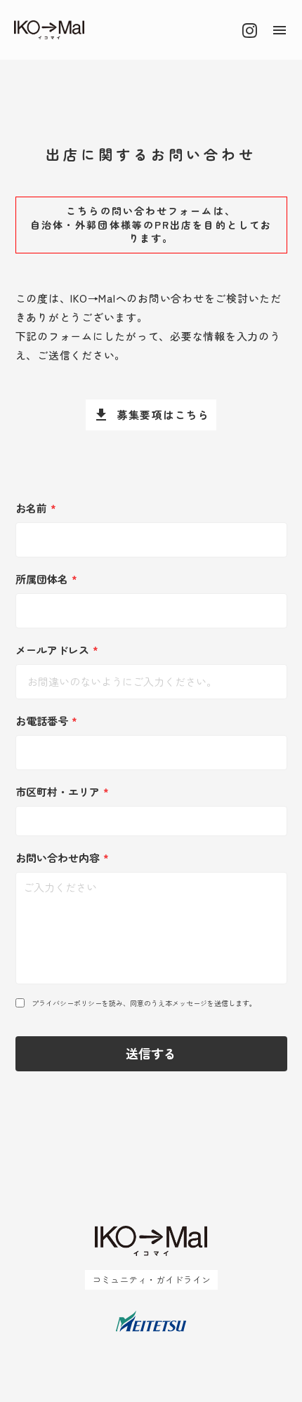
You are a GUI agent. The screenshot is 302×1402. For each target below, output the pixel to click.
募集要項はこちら (163, 414)
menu (279, 30)
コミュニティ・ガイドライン (151, 1279)
